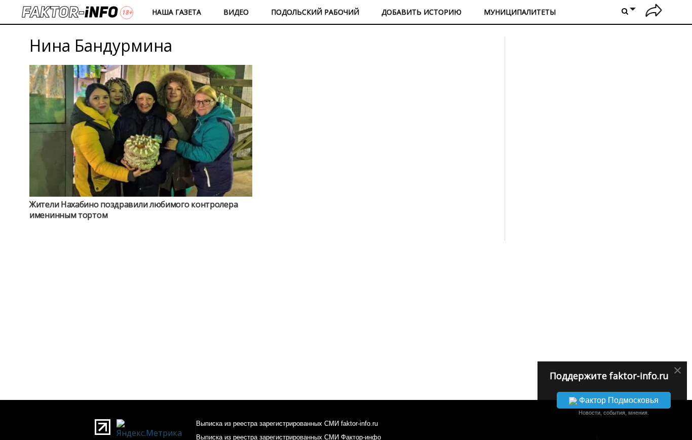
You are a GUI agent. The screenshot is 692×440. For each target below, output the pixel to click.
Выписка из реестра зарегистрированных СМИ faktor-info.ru (287, 423)
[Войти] (653, 12)
